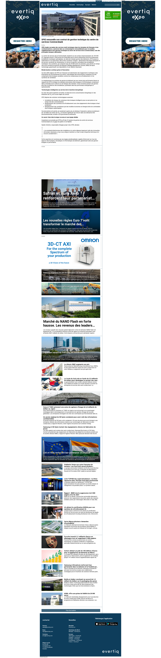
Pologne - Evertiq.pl (74, 638)
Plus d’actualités (71, 610)
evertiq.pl (111, 1)
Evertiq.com (72, 627)
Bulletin (94, 4)
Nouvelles (72, 4)
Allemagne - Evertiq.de (75, 635)
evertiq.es (92, 1)
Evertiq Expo (80, 4)
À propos (87, 4)
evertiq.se (118, 1)
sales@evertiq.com (48, 627)
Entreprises (44, 36)
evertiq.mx (105, 1)
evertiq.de (86, 1)
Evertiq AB (49, 5)
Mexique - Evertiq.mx (74, 631)
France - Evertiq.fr (74, 642)
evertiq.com (79, 1)
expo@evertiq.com (48, 631)
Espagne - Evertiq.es (74, 637)
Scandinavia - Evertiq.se (75, 640)
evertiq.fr (98, 1)
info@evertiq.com (47, 635)
